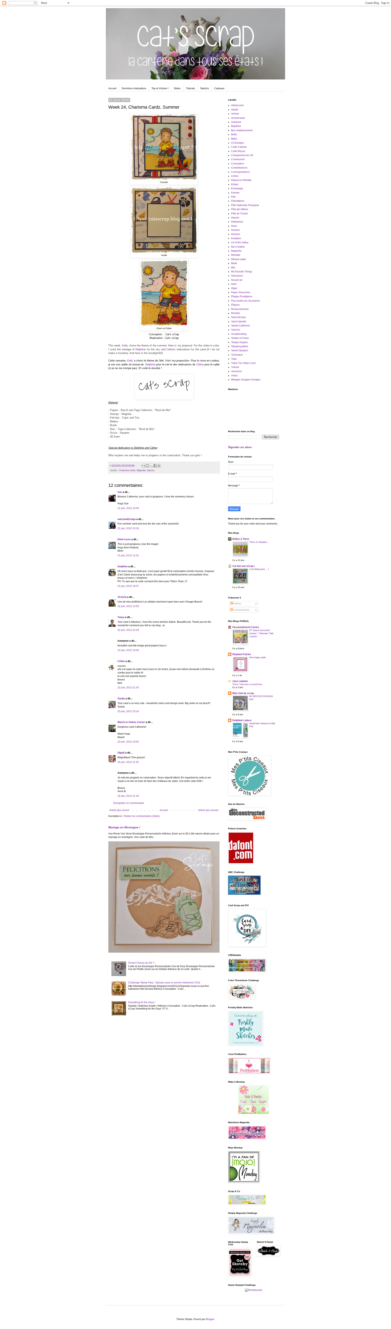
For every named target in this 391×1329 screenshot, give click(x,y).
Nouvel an (237, 280)
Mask (234, 263)
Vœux (234, 375)
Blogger (210, 1319)
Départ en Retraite (241, 180)
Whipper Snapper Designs (245, 379)
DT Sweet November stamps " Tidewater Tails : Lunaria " (262, 633)
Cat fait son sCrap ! (243, 566)
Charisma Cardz (127, 470)
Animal (235, 113)
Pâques (235, 304)
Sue (120, 492)
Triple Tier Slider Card (243, 363)
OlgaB (121, 752)
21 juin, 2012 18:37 (128, 586)
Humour (235, 234)
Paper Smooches (240, 292)
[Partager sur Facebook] (155, 466)
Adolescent (237, 105)
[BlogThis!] (147, 466)
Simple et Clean (240, 338)
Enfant (234, 184)
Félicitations (237, 200)
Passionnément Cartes (245, 627)
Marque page (238, 259)
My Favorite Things (241, 271)
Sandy (121, 698)
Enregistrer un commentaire (128, 803)
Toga (234, 358)
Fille (233, 196)
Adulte (234, 109)
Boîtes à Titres (240, 539)
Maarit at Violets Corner (131, 722)
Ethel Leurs (124, 539)
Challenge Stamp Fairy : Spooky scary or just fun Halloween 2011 (164, 982)
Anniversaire (238, 118)
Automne (236, 122)
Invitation (236, 238)
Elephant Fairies (241, 654)
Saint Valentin (238, 321)
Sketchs (204, 88)
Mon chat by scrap (243, 693)
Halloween (237, 221)
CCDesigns (237, 142)
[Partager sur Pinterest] (159, 466)
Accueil (112, 88)
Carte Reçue (238, 151)
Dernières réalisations (134, 88)
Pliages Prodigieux (241, 296)
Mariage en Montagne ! (124, 827)
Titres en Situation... (259, 542)
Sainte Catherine (240, 325)
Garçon (235, 217)
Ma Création (238, 246)
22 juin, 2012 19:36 (128, 650)
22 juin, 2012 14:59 (128, 606)
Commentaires (241, 609)
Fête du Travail (239, 213)
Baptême (236, 126)
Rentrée (235, 313)
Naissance (237, 275)
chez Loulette (240, 681)
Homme (235, 230)
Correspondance (240, 172)
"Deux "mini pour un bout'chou (247, 684)
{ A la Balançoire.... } (259, 569)
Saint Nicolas (238, 317)
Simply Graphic (239, 342)
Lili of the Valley (239, 242)
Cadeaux (219, 88)
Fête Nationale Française (245, 205)
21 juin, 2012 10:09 (128, 508)
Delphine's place (242, 720)
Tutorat (235, 367)
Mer (233, 267)
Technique (237, 354)
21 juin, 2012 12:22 (128, 555)
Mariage (235, 254)
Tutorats (190, 88)
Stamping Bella (239, 346)
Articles (237, 603)
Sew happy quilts (257, 657)
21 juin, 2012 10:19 (128, 528)
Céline (170, 349)
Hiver (234, 226)
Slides (177, 88)
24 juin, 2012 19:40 (128, 741)
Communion (238, 159)
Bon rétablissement (242, 130)
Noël (233, 284)
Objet (234, 288)
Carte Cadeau (239, 146)
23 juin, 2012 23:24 (128, 711)
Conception (237, 163)
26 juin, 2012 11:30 (128, 762)
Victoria (122, 597)
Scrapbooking (239, 334)
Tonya (121, 617)
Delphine (140, 349)
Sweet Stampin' (239, 350)
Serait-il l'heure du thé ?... (142, 962)
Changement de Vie (242, 155)
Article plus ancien (208, 810)
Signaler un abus (240, 447)
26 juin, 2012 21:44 (128, 796)
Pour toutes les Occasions (245, 300)
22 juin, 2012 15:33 (128, 630)
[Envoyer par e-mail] (143, 466)
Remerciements (240, 309)
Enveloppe (237, 188)
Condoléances (239, 167)
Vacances (236, 371)
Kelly (125, 345)
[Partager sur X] (151, 466)
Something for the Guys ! (141, 1002)
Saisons (151, 470)
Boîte (234, 134)
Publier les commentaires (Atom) (142, 816)
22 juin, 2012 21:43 (128, 687)
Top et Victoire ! (160, 88)
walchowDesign (127, 519)
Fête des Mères (239, 209)
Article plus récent (119, 810)
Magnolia (141, 470)
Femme (235, 192)
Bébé (234, 138)
